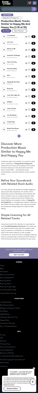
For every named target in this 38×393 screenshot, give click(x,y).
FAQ (1, 338)
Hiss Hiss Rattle (12, 69)
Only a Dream (11, 108)
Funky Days (11, 122)
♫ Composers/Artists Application (11, 356)
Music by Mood (5, 281)
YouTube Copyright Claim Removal (12, 359)
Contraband (11, 35)
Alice (8, 75)
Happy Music (4, 320)
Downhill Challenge (13, 55)
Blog (1, 268)
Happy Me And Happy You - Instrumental (14, 82)
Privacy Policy (5, 344)
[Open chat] (33, 382)
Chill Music (4, 311)
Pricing (2, 335)
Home (2, 265)
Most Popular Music (7, 305)
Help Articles (4, 363)
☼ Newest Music (6, 302)
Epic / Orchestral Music (8, 326)
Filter (7, 31)
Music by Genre (5, 284)
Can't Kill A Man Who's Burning (14, 95)
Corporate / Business (7, 323)
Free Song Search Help (8, 290)
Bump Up (10, 88)
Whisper (9, 102)
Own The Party (12, 62)
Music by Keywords (7, 277)
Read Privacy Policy (9, 385)
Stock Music (4, 271)
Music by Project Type (8, 287)
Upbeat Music (5, 314)
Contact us (4, 366)
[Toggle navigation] (34, 3)
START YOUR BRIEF (19, 255)
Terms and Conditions (8, 347)
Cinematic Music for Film (9, 317)
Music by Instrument (7, 274)
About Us (3, 341)
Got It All (10, 42)
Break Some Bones (13, 128)
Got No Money (11, 115)
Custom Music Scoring (8, 293)
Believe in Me (11, 49)
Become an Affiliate (7, 353)
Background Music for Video (10, 308)
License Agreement (6, 350)
